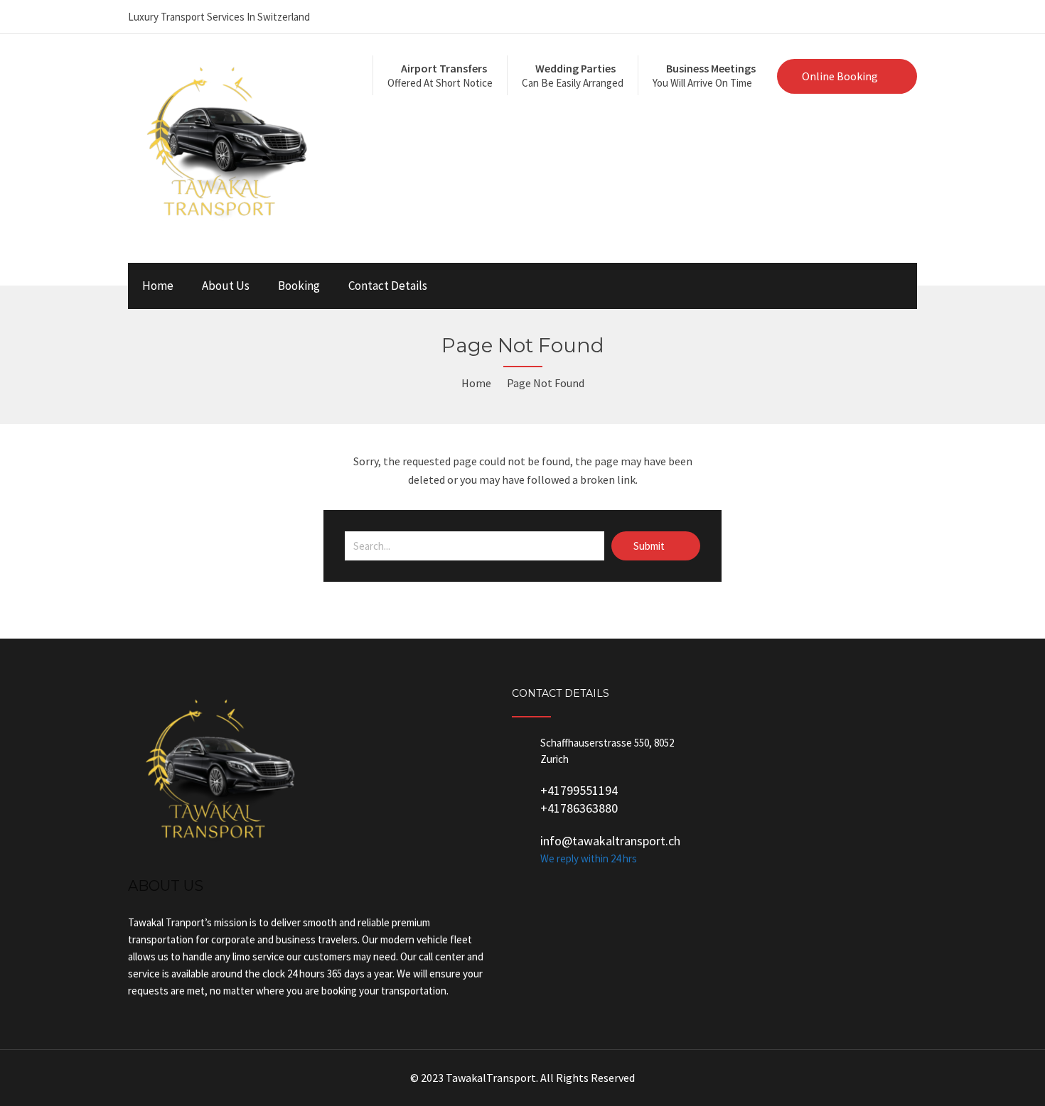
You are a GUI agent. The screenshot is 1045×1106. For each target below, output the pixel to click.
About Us (226, 285)
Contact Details (387, 285)
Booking (299, 285)
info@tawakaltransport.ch (610, 841)
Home (157, 285)
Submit (650, 546)
